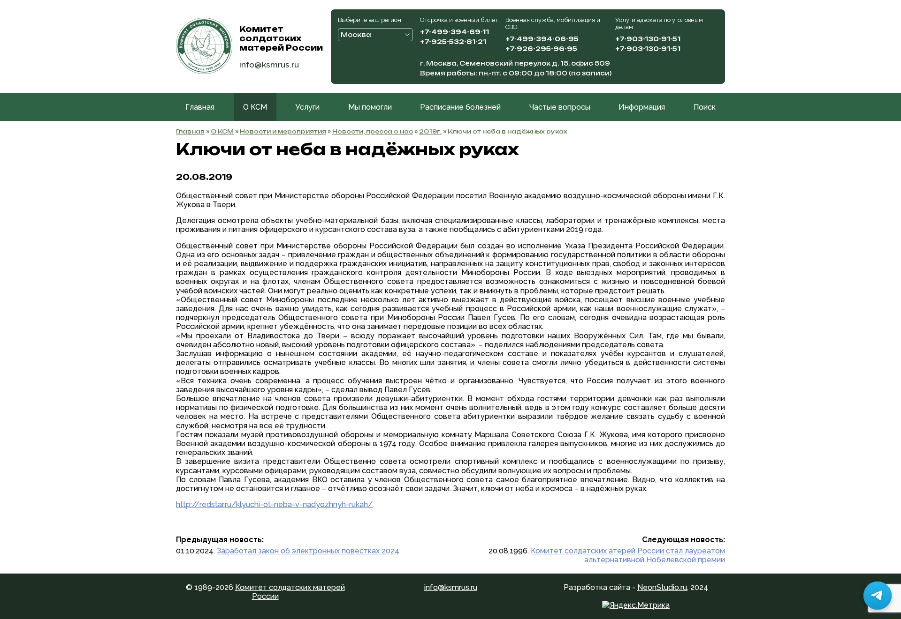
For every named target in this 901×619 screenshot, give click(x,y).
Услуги (307, 107)
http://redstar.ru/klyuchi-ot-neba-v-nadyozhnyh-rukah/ (274, 504)
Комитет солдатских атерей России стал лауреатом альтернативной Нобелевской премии (628, 555)
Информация (641, 107)
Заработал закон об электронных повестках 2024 (308, 550)
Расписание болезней (460, 107)
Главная (199, 107)
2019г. (430, 131)
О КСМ (255, 107)
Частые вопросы (559, 107)
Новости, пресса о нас (372, 131)
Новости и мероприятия (283, 131)
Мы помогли (370, 107)
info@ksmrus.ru (269, 64)
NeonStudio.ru (662, 587)
